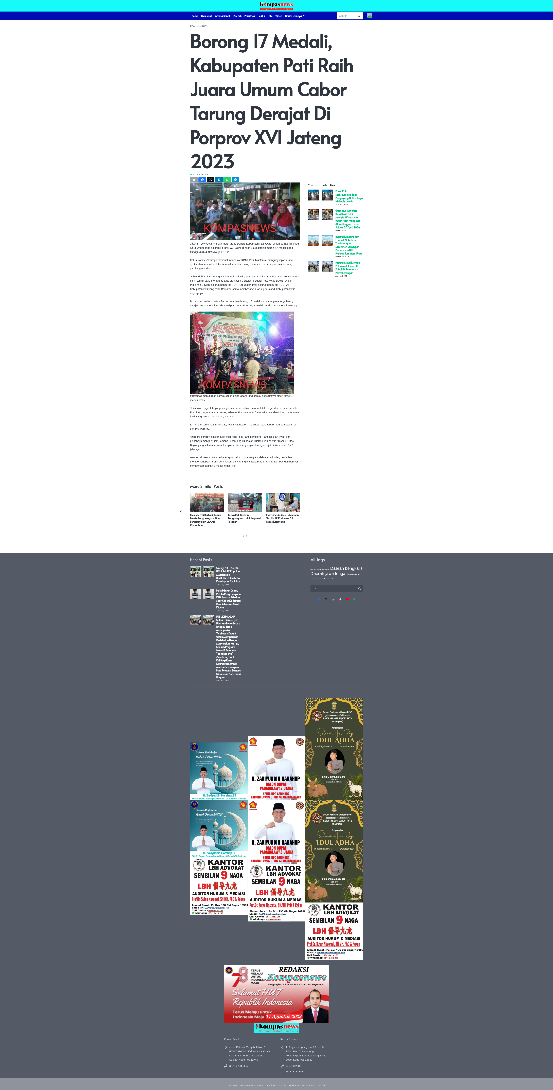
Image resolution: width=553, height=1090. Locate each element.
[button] (243, 535)
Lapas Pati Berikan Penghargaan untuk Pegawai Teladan (244, 518)
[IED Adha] (334, 829)
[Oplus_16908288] (276, 6)
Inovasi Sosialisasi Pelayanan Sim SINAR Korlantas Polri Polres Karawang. (282, 518)
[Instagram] (333, 599)
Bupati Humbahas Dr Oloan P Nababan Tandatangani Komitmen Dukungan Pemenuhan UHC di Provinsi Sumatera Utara (348, 245)
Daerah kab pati (353, 574)
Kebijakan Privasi (277, 1085)
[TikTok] (340, 599)
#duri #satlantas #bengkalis (319, 569)
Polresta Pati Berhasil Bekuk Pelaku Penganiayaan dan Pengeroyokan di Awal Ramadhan (205, 520)
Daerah (194, 174)
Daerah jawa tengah (329, 573)
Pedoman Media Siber (302, 1085)
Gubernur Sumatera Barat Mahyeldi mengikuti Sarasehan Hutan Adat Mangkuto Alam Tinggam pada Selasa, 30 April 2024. (347, 219)
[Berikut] (309, 511)
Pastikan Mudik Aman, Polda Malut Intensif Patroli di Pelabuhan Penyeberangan (347, 267)
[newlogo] (276, 1028)
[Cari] (359, 15)
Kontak (321, 1085)
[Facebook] (319, 599)
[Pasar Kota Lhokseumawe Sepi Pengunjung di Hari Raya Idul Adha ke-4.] (313, 191)
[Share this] (202, 179)
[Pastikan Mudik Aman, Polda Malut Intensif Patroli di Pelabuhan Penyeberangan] (313, 262)
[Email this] (194, 179)
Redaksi (232, 1085)
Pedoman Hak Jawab (251, 1085)
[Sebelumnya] (181, 511)
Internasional (319, 579)
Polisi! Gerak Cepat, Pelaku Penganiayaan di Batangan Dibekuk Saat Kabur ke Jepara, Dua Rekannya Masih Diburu (228, 599)
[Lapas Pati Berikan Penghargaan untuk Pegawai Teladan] (245, 494)
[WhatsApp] (354, 599)
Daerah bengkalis (346, 568)
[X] (326, 599)
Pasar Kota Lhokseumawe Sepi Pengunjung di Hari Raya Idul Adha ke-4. (349, 196)
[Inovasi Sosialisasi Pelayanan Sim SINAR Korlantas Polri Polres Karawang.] (283, 494)
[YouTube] (347, 599)
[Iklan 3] (219, 828)
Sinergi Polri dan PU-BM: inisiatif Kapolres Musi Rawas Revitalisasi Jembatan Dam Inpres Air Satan (228, 574)
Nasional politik (329, 579)
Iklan (312, 579)
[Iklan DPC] (276, 828)
